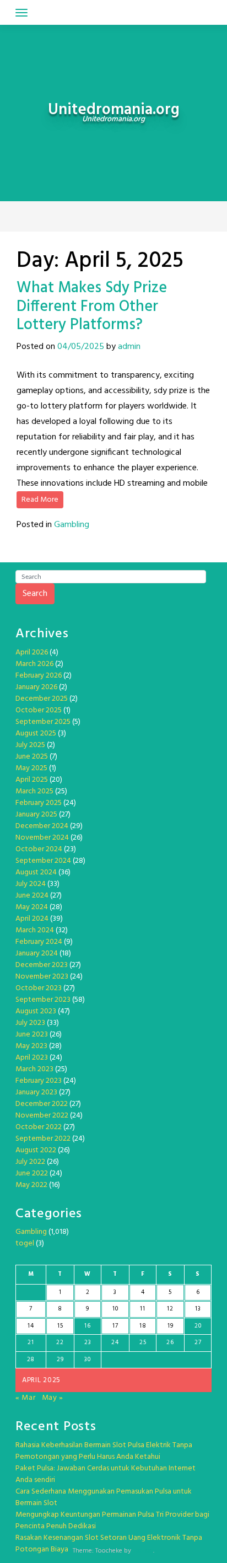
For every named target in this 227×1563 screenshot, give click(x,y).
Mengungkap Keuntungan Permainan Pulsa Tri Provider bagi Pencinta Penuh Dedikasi (112, 1520)
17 (115, 1326)
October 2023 (38, 988)
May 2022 (31, 1185)
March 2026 (34, 664)
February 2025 (38, 803)
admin (129, 347)
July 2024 (30, 884)
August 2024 (36, 872)
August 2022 (35, 1150)
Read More (39, 499)
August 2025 (35, 733)
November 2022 (41, 1115)
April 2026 (31, 652)
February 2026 (38, 675)
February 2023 (38, 1081)
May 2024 (31, 907)
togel (24, 1243)
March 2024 (34, 930)
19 (170, 1326)
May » (53, 1398)
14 (31, 1326)
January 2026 (36, 687)
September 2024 (43, 861)
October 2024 (38, 849)
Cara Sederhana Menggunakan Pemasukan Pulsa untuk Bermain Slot (103, 1497)
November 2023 (41, 976)
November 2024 (42, 837)
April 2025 (31, 780)
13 (198, 1309)
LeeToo (143, 1550)
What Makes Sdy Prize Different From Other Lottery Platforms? (92, 306)
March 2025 (34, 791)
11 (142, 1309)
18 (142, 1326)
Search (35, 594)
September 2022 (43, 1138)
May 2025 (31, 768)
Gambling (71, 525)
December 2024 (41, 826)
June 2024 (31, 895)
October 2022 (38, 1127)
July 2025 (30, 745)
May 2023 (31, 1046)
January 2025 (36, 814)
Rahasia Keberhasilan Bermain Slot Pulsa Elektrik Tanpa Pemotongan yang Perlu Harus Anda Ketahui (103, 1451)
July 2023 (30, 1023)
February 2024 (38, 942)
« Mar (25, 1398)
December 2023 (41, 965)
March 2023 (34, 1069)
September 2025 (43, 722)
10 (115, 1309)
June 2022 (31, 1173)
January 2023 (36, 1092)
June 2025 (31, 756)
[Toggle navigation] (21, 12)
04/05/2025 (80, 347)
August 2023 (35, 1011)
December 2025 (41, 698)
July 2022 (30, 1162)
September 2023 (43, 999)
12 (170, 1309)
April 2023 (31, 1057)
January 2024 (36, 953)
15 (60, 1326)
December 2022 (41, 1104)
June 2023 (31, 1034)
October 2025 (38, 710)
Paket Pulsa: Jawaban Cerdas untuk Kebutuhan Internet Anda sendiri (105, 1474)
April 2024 (31, 918)
